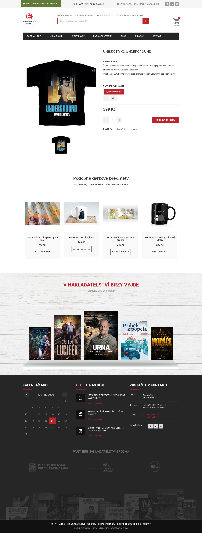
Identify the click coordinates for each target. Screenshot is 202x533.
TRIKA (134, 129)
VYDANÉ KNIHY (56, 36)
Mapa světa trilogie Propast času (42, 238)
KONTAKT (147, 524)
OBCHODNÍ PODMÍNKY (84, 15)
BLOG (123, 36)
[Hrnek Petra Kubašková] (81, 214)
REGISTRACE (138, 4)
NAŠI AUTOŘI (137, 15)
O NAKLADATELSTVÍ (106, 15)
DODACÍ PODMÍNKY (106, 524)
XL (113, 98)
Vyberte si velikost (114, 92)
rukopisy (139, 36)
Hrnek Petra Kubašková (81, 237)
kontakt (157, 36)
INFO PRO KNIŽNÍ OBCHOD (129, 524)
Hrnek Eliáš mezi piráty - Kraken (120, 238)
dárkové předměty (123, 129)
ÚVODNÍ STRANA (64, 15)
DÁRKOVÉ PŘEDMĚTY (102, 36)
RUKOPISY (91, 524)
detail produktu (42, 252)
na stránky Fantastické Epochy (42, 3)
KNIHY (53, 524)
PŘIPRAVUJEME (34, 36)
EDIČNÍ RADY (123, 15)
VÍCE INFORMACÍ (94, 403)
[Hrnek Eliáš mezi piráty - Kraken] (120, 214)
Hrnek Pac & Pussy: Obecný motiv (160, 238)
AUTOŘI (62, 524)
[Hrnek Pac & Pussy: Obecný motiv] (159, 214)
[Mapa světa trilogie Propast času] (42, 214)
